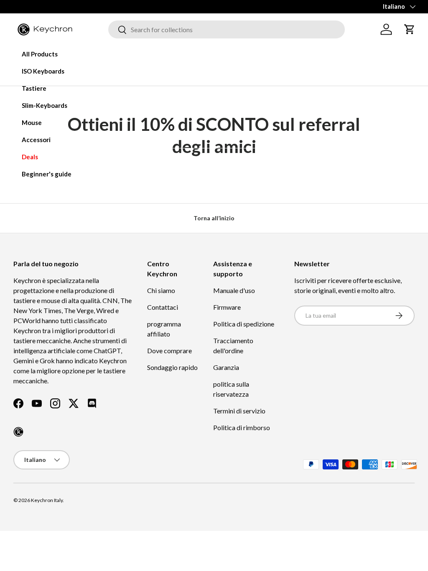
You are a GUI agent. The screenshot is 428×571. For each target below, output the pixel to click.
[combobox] (226, 29)
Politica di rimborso (241, 427)
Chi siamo (161, 290)
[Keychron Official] (18, 432)
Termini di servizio (239, 411)
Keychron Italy (47, 500)
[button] (409, 29)
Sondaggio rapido (172, 367)
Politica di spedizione (243, 324)
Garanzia (226, 367)
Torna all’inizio (214, 218)
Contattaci (162, 307)
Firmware (227, 307)
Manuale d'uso (234, 290)
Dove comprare (169, 350)
